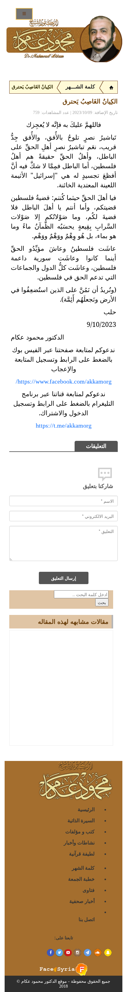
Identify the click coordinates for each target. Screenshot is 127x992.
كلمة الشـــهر (80, 87)
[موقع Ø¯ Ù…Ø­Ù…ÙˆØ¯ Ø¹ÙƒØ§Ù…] (111, 86)
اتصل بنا (87, 919)
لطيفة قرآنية (82, 853)
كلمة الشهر (83, 867)
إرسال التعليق (63, 578)
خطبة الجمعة (81, 878)
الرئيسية (86, 809)
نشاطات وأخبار (79, 842)
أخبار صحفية (82, 901)
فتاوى (89, 889)
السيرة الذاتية (81, 820)
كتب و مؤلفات (80, 831)
